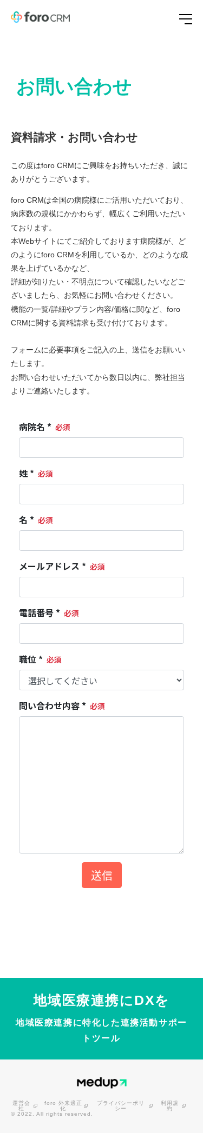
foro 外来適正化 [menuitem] (63, 1106)
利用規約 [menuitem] (170, 1106)
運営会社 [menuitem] (21, 1106)
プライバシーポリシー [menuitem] (121, 1106)
